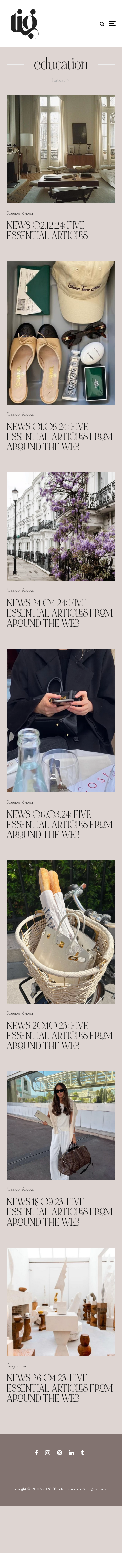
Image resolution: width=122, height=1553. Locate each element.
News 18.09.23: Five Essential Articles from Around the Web (60, 1212)
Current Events (20, 213)
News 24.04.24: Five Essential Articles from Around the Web (60, 613)
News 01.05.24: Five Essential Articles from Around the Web (60, 437)
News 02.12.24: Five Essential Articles (47, 230)
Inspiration (17, 1366)
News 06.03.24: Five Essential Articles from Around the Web (60, 824)
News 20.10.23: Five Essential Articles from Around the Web (60, 1036)
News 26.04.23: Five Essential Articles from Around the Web (60, 1388)
